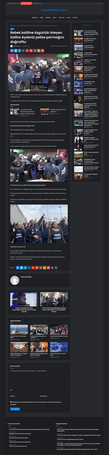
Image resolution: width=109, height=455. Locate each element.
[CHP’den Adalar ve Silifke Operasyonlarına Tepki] (78, 169)
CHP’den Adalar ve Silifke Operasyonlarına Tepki (91, 168)
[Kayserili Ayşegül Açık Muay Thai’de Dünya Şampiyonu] (78, 91)
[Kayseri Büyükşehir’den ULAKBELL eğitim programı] (78, 132)
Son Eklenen (86, 25)
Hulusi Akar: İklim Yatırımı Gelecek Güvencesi (91, 146)
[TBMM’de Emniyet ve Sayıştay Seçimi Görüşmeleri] (19, 347)
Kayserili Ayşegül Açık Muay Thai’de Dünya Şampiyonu (90, 90)
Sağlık (54, 17)
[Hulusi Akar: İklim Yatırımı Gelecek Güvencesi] (78, 147)
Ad (11, 390)
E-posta (12, 396)
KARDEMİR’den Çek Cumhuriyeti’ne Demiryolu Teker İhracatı (91, 161)
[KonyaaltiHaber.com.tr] (54, 10)
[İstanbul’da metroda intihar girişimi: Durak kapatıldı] (78, 106)
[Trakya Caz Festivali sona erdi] (59, 330)
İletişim (75, 17)
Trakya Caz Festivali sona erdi (59, 336)
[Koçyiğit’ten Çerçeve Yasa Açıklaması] (44, 112)
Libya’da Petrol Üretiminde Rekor (41, 3)
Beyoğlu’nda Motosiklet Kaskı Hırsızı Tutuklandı (38, 354)
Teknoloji (61, 17)
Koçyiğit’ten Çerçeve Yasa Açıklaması (90, 39)
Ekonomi (47, 17)
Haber (41, 17)
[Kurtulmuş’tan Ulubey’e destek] (78, 176)
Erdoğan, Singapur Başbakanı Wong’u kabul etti (91, 139)
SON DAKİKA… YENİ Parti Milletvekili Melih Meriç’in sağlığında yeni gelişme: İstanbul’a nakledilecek (91, 113)
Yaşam (68, 17)
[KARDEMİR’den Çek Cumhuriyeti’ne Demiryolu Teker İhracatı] (78, 162)
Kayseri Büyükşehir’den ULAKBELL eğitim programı (91, 131)
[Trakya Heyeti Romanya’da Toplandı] (39, 330)
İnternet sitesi (43, 396)
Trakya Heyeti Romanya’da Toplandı (38, 336)
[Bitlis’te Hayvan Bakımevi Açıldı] (78, 155)
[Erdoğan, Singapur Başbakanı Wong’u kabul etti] (78, 140)
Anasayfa (34, 17)
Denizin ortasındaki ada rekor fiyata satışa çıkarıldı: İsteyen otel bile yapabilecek (91, 123)
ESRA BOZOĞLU (17, 46)
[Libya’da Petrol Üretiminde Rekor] (19, 330)
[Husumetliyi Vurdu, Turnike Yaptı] (59, 347)
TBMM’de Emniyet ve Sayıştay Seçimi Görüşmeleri (18, 354)
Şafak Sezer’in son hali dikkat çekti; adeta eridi (91, 97)
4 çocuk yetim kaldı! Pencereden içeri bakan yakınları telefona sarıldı (27, 112)
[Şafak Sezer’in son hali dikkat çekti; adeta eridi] (78, 99)
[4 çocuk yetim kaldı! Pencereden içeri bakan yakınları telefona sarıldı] (14, 112)
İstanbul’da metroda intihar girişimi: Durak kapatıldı (90, 105)
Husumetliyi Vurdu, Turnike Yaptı (58, 354)
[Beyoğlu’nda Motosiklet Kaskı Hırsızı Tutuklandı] (39, 347)
